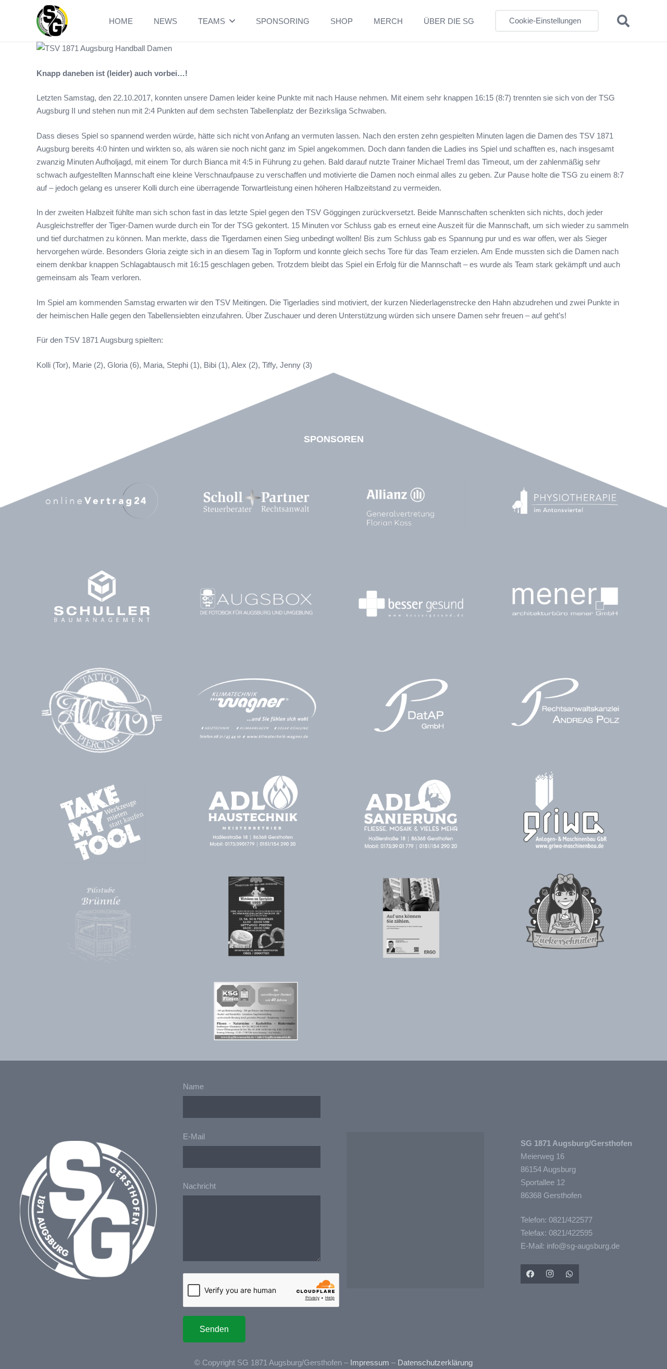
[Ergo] (411, 918)
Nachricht (199, 1185)
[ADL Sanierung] (411, 814)
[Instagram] (550, 1274)
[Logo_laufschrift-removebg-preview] (256, 710)
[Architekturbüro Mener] (565, 601)
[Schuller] (102, 596)
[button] (232, 21)
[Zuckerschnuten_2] (565, 911)
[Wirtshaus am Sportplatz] (256, 916)
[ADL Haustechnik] (256, 813)
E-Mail (194, 1136)
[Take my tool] (102, 822)
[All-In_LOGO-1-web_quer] (102, 714)
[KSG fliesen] (256, 1011)
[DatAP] (410, 705)
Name (193, 1086)
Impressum (369, 1362)
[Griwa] (565, 810)
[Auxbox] (256, 601)
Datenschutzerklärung (435, 1362)
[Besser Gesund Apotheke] (411, 604)
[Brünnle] (102, 925)
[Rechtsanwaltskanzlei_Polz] (565, 702)
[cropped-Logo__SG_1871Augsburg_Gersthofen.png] (52, 20)
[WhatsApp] (569, 1274)
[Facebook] (530, 1274)
